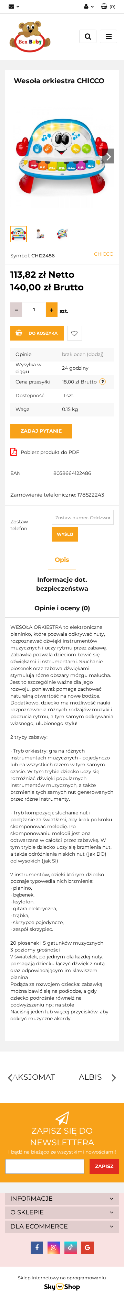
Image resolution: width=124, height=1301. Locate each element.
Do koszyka (43, 333)
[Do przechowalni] (74, 333)
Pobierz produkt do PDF (50, 452)
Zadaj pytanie (41, 431)
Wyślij (65, 534)
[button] (108, 6)
